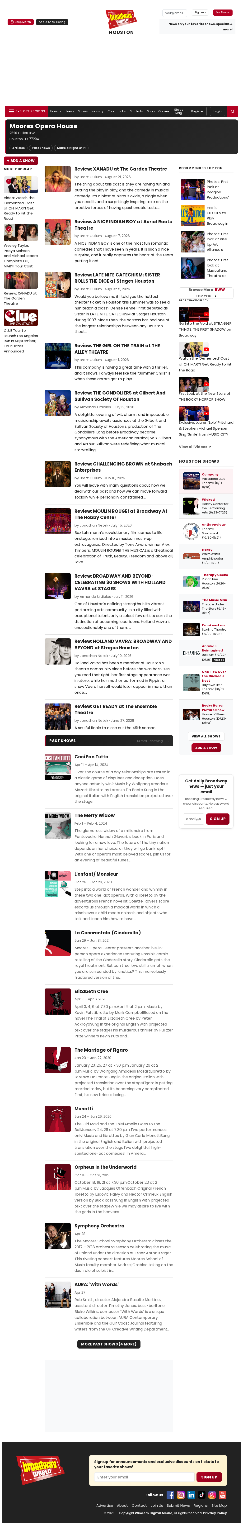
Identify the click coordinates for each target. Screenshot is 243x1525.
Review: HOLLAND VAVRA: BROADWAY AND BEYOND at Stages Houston (123, 644)
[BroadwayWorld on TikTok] (201, 1495)
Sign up (218, 818)
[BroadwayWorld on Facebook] (170, 1495)
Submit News (178, 1505)
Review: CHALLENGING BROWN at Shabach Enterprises (123, 467)
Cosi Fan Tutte (91, 757)
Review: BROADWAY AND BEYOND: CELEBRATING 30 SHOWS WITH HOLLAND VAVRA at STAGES (120, 582)
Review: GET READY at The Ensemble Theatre (116, 709)
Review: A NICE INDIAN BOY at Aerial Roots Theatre (123, 225)
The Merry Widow (95, 815)
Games (163, 111)
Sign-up (200, 12)
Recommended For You (201, 168)
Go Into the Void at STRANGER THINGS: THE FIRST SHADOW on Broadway (205, 329)
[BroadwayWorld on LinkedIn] (191, 1495)
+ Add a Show (21, 160)
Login (218, 111)
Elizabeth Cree (91, 991)
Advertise (104, 1505)
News (70, 111)
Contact (139, 1505)
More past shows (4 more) (108, 1344)
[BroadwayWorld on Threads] (212, 1495)
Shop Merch (23, 22)
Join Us (157, 1505)
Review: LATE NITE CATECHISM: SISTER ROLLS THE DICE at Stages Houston (117, 278)
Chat (111, 111)
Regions (201, 1505)
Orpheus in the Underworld (106, 1167)
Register (197, 111)
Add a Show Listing (52, 22)
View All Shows (206, 736)
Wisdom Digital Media (154, 1513)
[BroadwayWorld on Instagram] (181, 1495)
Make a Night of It (71, 148)
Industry (98, 111)
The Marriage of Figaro (101, 1050)
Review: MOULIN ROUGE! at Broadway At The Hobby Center (121, 514)
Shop (150, 111)
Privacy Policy (215, 1513)
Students (136, 111)
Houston (56, 111)
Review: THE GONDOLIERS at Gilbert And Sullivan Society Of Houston (120, 396)
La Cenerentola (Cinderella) (108, 933)
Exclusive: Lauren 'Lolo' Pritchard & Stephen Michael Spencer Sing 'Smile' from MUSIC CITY (206, 428)
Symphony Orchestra (100, 1226)
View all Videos (193, 446)
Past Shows (41, 148)
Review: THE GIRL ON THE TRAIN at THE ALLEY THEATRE (117, 348)
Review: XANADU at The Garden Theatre (20, 290)
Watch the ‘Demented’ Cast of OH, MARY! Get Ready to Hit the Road (205, 364)
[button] (232, 111)
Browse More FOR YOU (207, 293)
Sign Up (209, 1477)
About (122, 1505)
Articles (18, 148)
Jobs (122, 111)
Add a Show (206, 748)
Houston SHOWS (199, 461)
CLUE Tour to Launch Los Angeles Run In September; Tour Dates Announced (21, 332)
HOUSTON (121, 32)
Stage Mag (178, 111)
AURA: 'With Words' (97, 1285)
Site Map (219, 1505)
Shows (83, 111)
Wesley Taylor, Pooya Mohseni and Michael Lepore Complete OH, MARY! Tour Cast (21, 247)
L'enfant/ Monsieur (96, 874)
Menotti (84, 1109)
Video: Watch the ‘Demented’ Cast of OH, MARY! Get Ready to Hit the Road (19, 200)
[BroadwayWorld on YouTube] (222, 1495)
